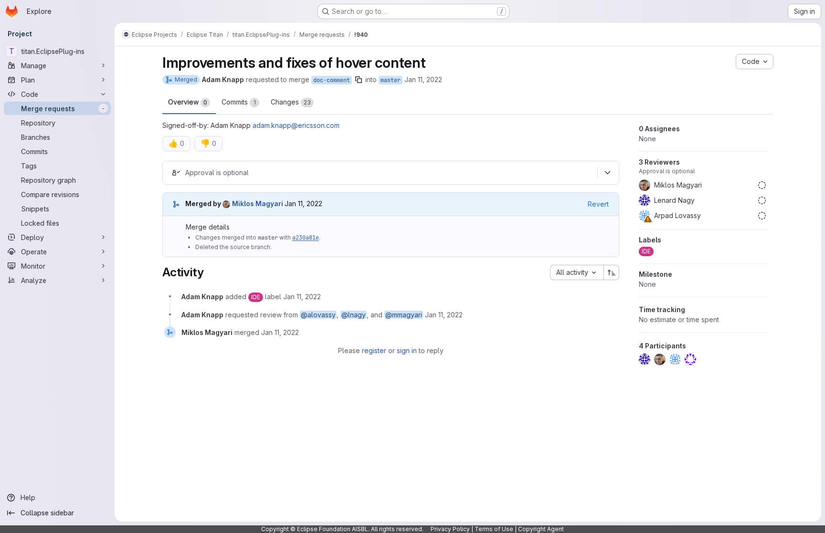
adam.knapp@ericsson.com (296, 125)
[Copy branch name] (358, 79)
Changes (291, 102)
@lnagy (353, 315)
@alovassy (318, 315)
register (374, 350)
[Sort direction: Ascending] (611, 272)
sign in (407, 350)
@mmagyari (403, 315)
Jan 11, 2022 (423, 79)
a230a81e (305, 237)
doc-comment (331, 80)
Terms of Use (494, 529)
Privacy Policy (450, 529)
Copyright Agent (541, 529)
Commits (239, 102)
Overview (187, 102)
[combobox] (576, 272)
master (391, 80)
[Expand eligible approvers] (607, 172)
